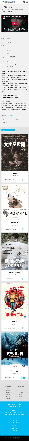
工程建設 (21, 389)
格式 (2, 45)
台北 (6, 412)
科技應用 (21, 394)
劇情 (3, 119)
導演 (2, 61)
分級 (2, 50)
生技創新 (21, 392)
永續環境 (8, 390)
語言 (2, 38)
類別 (2, 57)
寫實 (16, 119)
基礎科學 (8, 394)
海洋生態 (8, 392)
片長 (2, 53)
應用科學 (8, 398)
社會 (10, 119)
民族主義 (4, 122)
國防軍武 (21, 396)
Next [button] (27, 392)
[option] (14, 23)
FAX (10, 422)
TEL (10, 420)
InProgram (12, 438)
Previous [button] (2, 392)
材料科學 (8, 396)
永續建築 (21, 390)
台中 (6, 414)
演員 (2, 65)
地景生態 (8, 389)
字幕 (2, 42)
